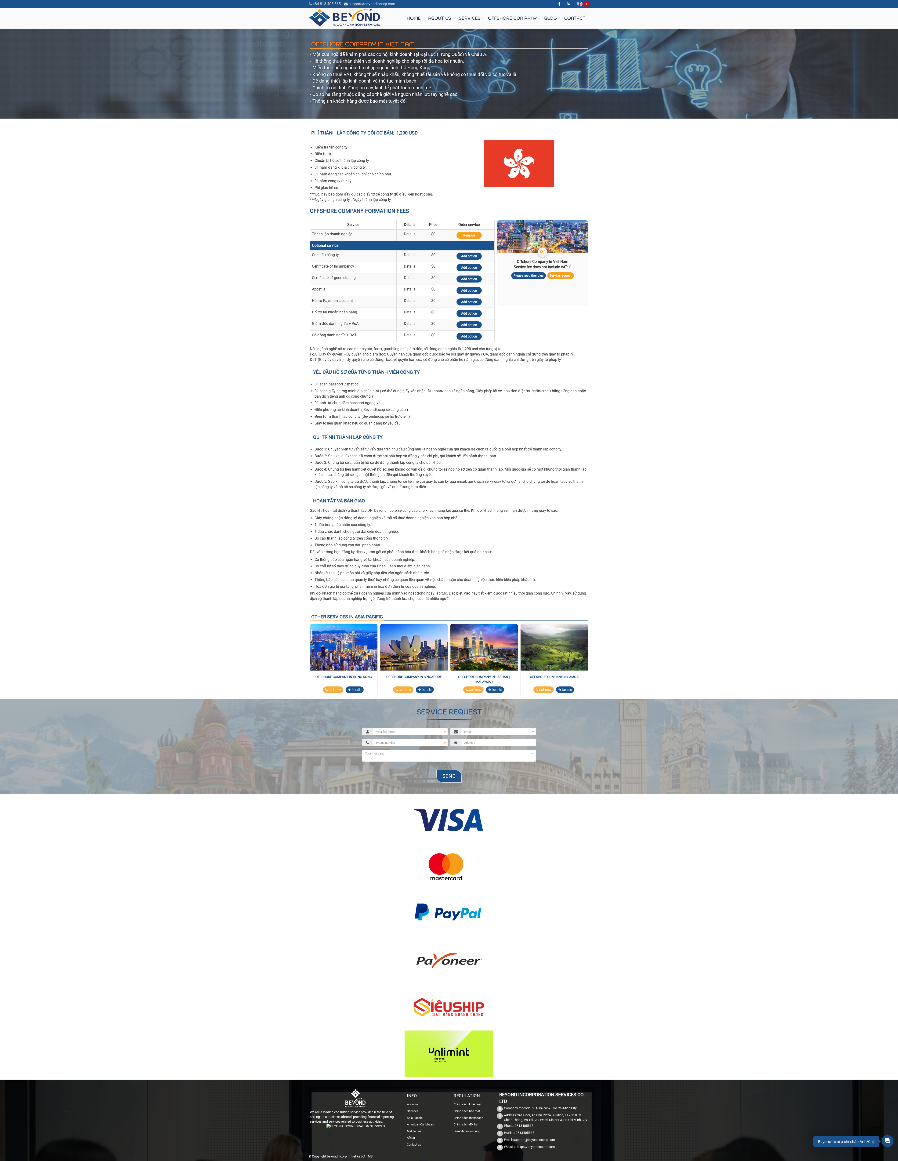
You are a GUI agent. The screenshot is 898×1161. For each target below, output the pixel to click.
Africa (411, 1137)
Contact (575, 18)
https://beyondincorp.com (536, 1147)
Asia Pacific (415, 1118)
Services (470, 18)
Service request (561, 275)
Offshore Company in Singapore (414, 677)
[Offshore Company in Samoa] (554, 647)
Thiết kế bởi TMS (361, 1156)
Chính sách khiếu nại (467, 1104)
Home (414, 18)
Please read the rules (528, 275)
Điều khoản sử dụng (467, 1131)
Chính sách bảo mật (467, 1111)
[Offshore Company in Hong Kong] (343, 647)
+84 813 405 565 (327, 4)
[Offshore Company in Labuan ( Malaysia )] (484, 647)
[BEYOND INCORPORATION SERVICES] (345, 17)
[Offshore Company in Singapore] (414, 647)
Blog (550, 18)
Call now (334, 690)
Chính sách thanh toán (468, 1118)
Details (356, 690)
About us (439, 18)
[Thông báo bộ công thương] (355, 1127)
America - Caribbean (420, 1124)
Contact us (414, 1144)
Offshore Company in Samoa (554, 677)
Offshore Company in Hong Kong (343, 677)
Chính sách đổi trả (466, 1124)
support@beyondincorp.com (372, 4)
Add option (469, 256)
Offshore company (512, 18)
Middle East (414, 1131)
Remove (469, 235)
